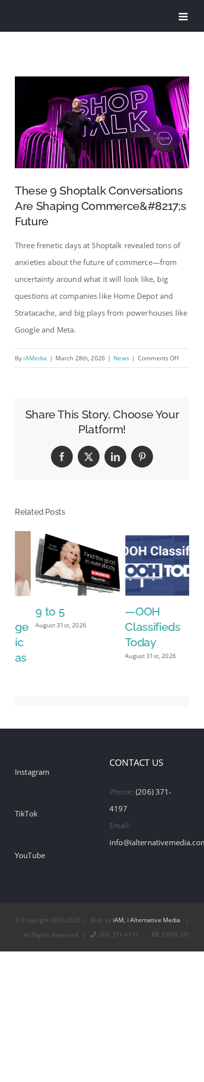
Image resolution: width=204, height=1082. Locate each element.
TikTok (26, 807)
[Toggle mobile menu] (184, 16)
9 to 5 (29, 611)
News (121, 358)
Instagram (32, 765)
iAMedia (35, 358)
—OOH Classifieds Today (131, 627)
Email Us (174, 928)
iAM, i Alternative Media (147, 913)
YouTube (30, 849)
